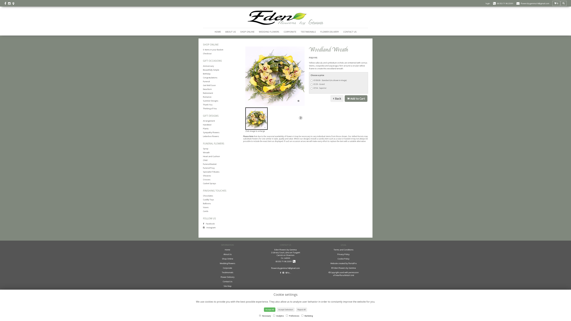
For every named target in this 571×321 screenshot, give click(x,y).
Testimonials (308, 31)
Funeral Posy (209, 168)
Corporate (290, 31)
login (488, 3)
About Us (230, 31)
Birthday (207, 73)
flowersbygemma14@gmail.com (285, 268)
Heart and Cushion (211, 156)
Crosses (206, 179)
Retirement (208, 93)
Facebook (210, 223)
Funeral (206, 81)
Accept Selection (285, 309)
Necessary (266, 316)
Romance (207, 97)
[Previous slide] (249, 118)
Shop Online (247, 31)
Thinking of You (210, 108)
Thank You (207, 104)
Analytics (280, 316)
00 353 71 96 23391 (284, 261)
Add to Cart (357, 98)
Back (337, 98)
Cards (205, 211)
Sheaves (207, 175)
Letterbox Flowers (211, 136)
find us (290, 272)
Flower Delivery (329, 31)
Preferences (294, 316)
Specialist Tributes (211, 171)
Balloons (207, 203)
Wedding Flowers (269, 31)
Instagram (211, 227)
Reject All (302, 309)
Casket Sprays (209, 183)
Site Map (228, 286)
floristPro (352, 263)
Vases (206, 207)
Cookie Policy (343, 258)
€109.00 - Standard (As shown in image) (330, 80)
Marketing (308, 316)
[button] (256, 118)
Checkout (207, 53)
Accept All (269, 309)
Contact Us (350, 31)
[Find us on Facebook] (6, 3)
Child (205, 160)
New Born (207, 89)
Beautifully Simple (211, 70)
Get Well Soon (209, 85)
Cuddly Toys (208, 199)
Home (218, 31)
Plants (206, 128)
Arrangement (209, 120)
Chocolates (208, 195)
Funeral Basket (210, 164)
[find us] (14, 3)
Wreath (206, 152)
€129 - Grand (319, 84)
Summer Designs (210, 100)
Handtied (207, 124)
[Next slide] (301, 118)
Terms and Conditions (343, 249)
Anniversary (208, 66)
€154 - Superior (320, 88)
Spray (205, 148)
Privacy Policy (343, 254)
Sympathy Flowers (211, 132)
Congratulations (210, 77)
